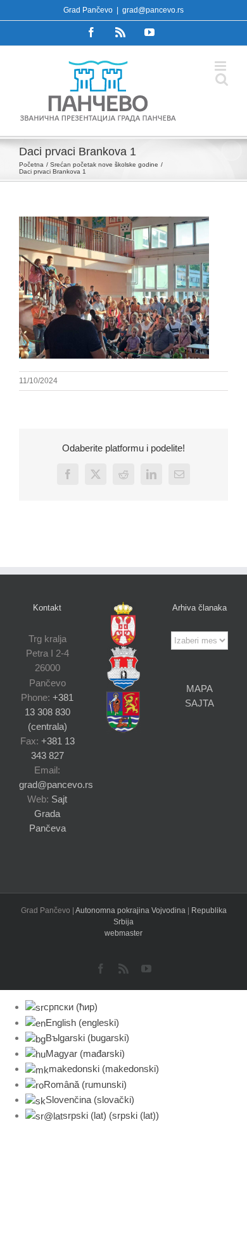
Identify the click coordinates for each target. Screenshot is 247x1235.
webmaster (123, 933)
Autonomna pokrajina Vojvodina (131, 910)
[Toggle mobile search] (221, 79)
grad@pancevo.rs (153, 10)
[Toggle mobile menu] (221, 66)
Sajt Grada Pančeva (48, 813)
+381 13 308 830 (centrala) (49, 712)
